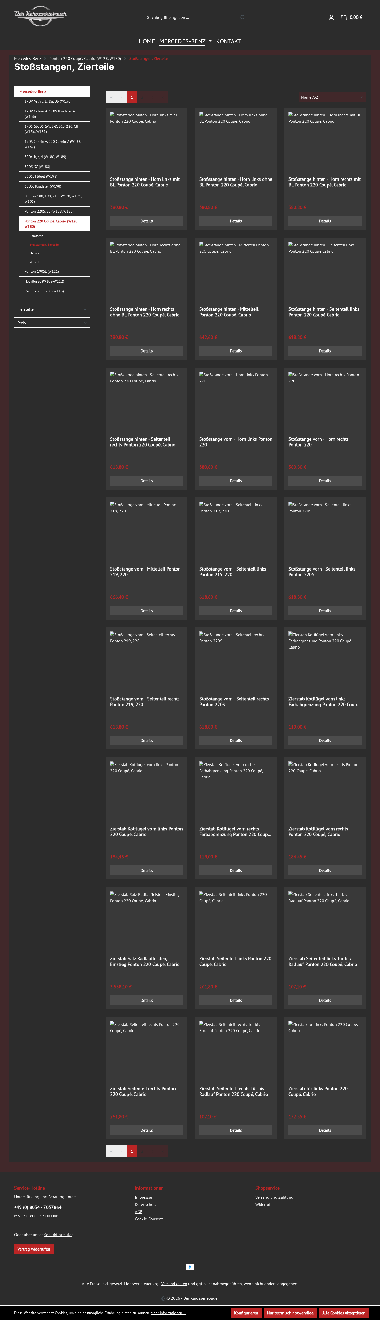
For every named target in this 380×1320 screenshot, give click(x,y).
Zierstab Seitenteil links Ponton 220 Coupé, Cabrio (235, 961)
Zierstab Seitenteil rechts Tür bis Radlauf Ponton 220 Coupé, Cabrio (233, 1091)
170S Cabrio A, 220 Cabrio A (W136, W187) (53, 144)
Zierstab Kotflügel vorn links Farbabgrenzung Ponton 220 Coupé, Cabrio (324, 701)
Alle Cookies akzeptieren (344, 1312)
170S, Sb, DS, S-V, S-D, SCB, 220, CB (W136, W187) (51, 129)
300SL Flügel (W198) (41, 176)
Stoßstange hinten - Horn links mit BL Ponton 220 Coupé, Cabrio (145, 182)
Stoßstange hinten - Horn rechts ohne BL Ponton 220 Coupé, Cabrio (145, 312)
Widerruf (262, 1204)
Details (147, 220)
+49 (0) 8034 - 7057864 (38, 1207)
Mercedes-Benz (32, 91)
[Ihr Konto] (331, 17)
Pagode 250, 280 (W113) (44, 291)
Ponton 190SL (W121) (42, 271)
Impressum (145, 1197)
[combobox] (190, 17)
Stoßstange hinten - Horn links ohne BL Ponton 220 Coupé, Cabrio (235, 182)
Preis (22, 322)
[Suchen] (242, 17)
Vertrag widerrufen (34, 1249)
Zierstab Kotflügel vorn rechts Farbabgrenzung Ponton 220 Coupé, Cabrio (235, 831)
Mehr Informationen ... (168, 1312)
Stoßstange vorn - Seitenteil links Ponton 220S (321, 571)
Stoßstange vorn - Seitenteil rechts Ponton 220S (234, 701)
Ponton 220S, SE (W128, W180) (49, 211)
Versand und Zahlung (274, 1197)
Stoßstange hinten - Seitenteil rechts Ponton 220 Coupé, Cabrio (143, 442)
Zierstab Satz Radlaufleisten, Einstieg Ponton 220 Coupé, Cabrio (145, 961)
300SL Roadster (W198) (43, 186)
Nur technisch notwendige (290, 1312)
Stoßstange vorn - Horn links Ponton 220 (235, 442)
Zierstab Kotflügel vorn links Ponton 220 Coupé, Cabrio (146, 831)
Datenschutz (146, 1204)
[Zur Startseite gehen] (40, 16)
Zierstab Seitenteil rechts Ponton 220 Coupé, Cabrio (143, 1091)
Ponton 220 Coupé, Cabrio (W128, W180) (51, 224)
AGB (138, 1211)
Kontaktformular (58, 1234)
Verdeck (35, 262)
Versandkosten (174, 1283)
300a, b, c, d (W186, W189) (45, 156)
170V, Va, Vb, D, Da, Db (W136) (48, 101)
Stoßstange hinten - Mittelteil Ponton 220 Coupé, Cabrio (228, 312)
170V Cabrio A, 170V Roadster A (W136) (50, 114)
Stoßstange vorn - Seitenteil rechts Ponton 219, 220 (145, 701)
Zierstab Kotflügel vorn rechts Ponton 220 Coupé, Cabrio (318, 831)
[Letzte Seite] (163, 97)
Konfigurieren (246, 1312)
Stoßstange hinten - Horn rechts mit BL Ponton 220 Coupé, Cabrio (324, 182)
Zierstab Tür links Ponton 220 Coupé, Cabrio (318, 1091)
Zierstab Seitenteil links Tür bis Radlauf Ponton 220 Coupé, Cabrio (322, 961)
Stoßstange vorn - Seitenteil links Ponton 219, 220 (232, 571)
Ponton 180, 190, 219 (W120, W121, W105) (53, 199)
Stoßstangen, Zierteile (44, 244)
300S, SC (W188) (37, 166)
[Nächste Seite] (152, 97)
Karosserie (36, 236)
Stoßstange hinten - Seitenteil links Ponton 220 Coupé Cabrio (323, 312)
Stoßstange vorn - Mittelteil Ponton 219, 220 (145, 571)
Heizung (35, 253)
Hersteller (26, 309)
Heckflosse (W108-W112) (44, 281)
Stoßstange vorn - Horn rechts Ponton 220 (318, 442)
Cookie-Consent (149, 1218)
